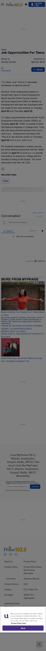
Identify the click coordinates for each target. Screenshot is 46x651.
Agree (23, 628)
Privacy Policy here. (18, 623)
